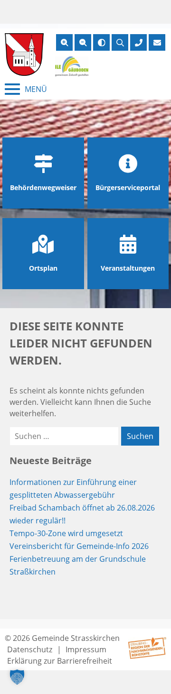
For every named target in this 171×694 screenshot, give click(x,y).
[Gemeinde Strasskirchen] (24, 54)
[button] (17, 677)
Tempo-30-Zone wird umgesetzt (66, 533)
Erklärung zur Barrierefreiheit (59, 661)
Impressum (86, 649)
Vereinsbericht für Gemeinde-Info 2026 (79, 546)
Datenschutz (29, 649)
